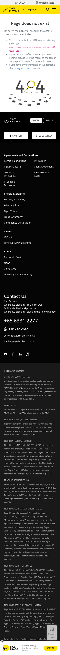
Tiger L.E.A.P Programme (17, 242)
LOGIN (36, 120)
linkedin (20, 354)
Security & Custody (14, 199)
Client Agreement (44, 166)
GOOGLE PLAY (45, 135)
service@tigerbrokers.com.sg (20, 335)
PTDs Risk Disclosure (10, 183)
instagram (27, 354)
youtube (5, 354)
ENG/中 (22, 2)
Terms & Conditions (15, 160)
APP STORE (17, 135)
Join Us (8, 236)
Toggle (54, 9)
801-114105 (18, 413)
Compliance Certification (17, 222)
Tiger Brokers (22, 9)
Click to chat (18, 329)
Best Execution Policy (42, 174)
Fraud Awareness (13, 216)
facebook (13, 354)
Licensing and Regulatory (18, 274)
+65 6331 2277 (21, 320)
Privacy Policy (11, 205)
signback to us (23, 68)
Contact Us (10, 268)
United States (46, 2)
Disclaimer (40, 160)
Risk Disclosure (12, 166)
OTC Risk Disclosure (10, 174)
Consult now (51, 635)
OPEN (50, 648)
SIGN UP (50, 120)
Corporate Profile (13, 257)
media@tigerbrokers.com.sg (19, 341)
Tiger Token (10, 211)
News (7, 262)
